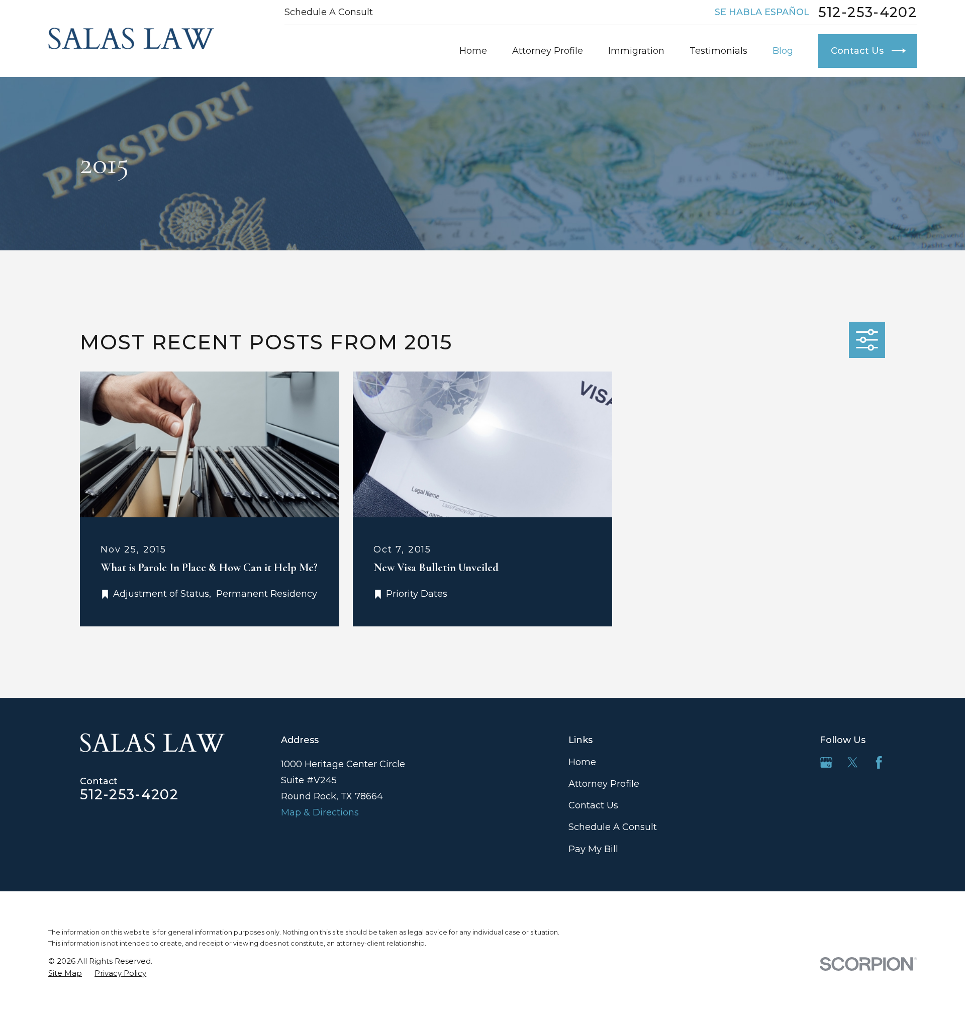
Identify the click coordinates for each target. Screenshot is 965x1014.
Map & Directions (320, 812)
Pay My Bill (593, 849)
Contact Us (593, 805)
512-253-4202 (867, 12)
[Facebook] (879, 762)
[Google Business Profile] (826, 762)
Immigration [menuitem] (636, 50)
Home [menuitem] (473, 50)
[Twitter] (852, 762)
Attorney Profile (603, 783)
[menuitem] (65, 973)
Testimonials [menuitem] (718, 50)
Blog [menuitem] (783, 50)
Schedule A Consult (328, 12)
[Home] (131, 38)
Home (582, 762)
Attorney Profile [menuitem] (547, 50)
